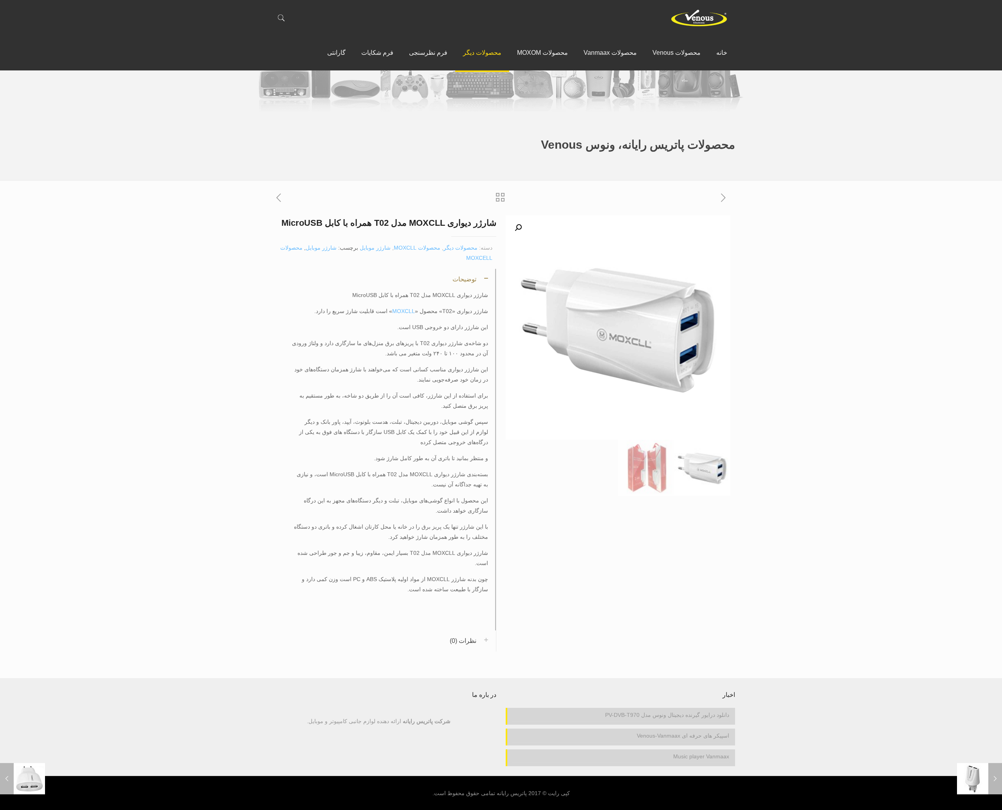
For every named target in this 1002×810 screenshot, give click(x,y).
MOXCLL (403, 311)
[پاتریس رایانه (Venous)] (698, 17)
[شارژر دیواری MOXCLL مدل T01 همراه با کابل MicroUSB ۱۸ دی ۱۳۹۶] (979, 778)
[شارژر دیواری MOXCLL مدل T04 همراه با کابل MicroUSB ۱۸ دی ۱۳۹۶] (22, 778)
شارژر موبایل (375, 248)
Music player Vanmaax (701, 756)
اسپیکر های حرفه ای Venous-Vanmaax (683, 736)
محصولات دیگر (460, 248)
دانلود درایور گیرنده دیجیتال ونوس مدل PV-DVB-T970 (667, 715)
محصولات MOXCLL (417, 248)
